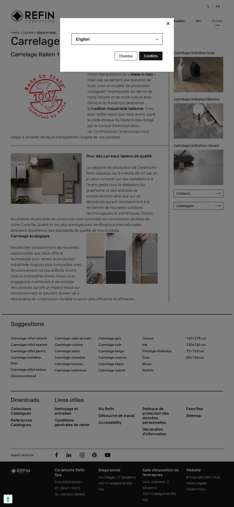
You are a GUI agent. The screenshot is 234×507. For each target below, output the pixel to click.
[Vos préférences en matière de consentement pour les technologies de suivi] (8, 499)
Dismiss (126, 56)
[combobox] (117, 39)
